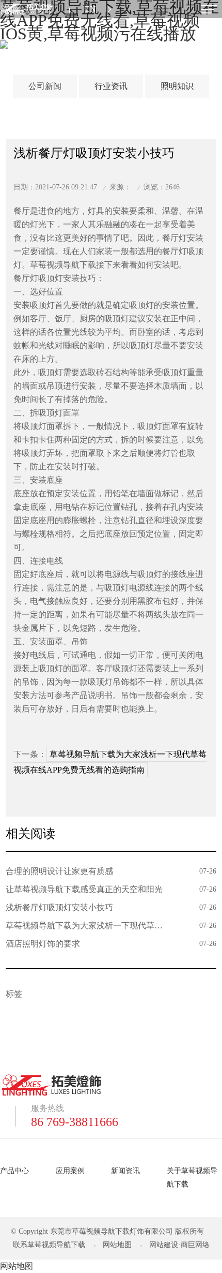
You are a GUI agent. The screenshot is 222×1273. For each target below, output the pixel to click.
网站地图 (117, 1245)
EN (90, 9)
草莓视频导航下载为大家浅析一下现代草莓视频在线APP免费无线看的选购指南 (110, 762)
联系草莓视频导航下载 (49, 1245)
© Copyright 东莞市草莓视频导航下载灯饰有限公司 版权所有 (107, 1231)
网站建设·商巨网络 (179, 1245)
